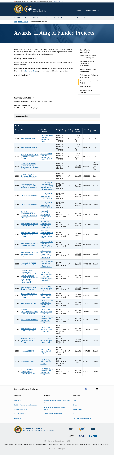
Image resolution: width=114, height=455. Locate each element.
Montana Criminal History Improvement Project (29, 224)
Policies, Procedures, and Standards (25, 405)
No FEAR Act (85, 444)
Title (22, 130)
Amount (86, 130)
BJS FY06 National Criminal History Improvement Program (47, 371)
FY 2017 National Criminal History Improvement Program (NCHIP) (46, 204)
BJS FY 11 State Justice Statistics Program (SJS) (46, 311)
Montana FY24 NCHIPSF (29, 147)
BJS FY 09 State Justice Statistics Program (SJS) (46, 340)
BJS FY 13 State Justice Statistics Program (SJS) (46, 288)
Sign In (94, 10)
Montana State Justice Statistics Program (28, 288)
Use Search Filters (22, 116)
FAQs (74, 400)
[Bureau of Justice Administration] (71, 430)
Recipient (59, 130)
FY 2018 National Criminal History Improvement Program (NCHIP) (46, 195)
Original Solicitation (45, 131)
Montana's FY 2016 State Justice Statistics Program (29, 234)
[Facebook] (87, 390)
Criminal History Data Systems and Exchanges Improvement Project (29, 176)
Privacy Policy (53, 444)
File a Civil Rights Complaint (82, 418)
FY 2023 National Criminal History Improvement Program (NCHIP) (46, 156)
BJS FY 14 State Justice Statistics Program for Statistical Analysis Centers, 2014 (47, 276)
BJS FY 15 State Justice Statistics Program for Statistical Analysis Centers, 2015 (47, 254)
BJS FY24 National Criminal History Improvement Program (47, 138)
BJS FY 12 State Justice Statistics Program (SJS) (46, 295)
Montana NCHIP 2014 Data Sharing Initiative (28, 264)
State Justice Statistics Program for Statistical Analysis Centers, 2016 (47, 234)
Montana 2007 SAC (27, 362)
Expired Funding (30, 71)
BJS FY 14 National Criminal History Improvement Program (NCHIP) (47, 264)
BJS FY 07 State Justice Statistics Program (46, 361)
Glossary (76, 405)
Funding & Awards (23, 21)
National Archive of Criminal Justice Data (57, 400)
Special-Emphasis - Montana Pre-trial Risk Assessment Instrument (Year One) (29, 214)
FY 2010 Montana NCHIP (29, 319)
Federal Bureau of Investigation (53, 413)
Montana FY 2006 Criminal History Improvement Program (28, 371)
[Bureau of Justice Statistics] (82, 431)
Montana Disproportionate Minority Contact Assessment (29, 311)
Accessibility (8, 444)
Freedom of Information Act (101, 444)
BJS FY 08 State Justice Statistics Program (46, 351)
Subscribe (88, 10)
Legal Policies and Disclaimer (69, 444)
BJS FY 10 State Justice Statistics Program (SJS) (46, 329)
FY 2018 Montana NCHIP (29, 196)
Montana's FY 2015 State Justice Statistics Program (29, 254)
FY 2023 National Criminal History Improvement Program (29, 156)
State (70, 130)
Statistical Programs (20, 409)
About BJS (17, 400)
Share (99, 12)
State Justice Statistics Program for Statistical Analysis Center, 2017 (47, 214)
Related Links (77, 409)
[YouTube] (98, 390)
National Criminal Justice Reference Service (55, 408)
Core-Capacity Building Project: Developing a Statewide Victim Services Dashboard (30, 166)
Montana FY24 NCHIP (28, 138)
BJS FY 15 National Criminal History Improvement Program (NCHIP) (47, 244)
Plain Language (40, 444)
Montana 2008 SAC (27, 351)
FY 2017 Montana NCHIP (29, 205)
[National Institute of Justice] (93, 430)
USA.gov (51, 449)
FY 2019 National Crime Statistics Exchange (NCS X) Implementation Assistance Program (47, 185)
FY (17, 131)
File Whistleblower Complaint (24, 444)
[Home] (35, 9)
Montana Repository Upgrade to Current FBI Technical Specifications (29, 186)
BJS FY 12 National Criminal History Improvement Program (47, 303)
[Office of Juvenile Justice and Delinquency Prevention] (71, 437)
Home (15, 21)
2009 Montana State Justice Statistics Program (28, 340)
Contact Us (80, 10)
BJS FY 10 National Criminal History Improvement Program (47, 319)
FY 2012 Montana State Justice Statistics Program (29, 295)
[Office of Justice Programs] (18, 9)
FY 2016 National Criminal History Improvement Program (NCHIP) (46, 224)
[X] (93, 390)
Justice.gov (60, 449)
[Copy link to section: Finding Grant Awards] (35, 58)
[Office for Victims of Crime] (82, 437)
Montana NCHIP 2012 (28, 303)
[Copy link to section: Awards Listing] (29, 75)
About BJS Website (20, 414)
